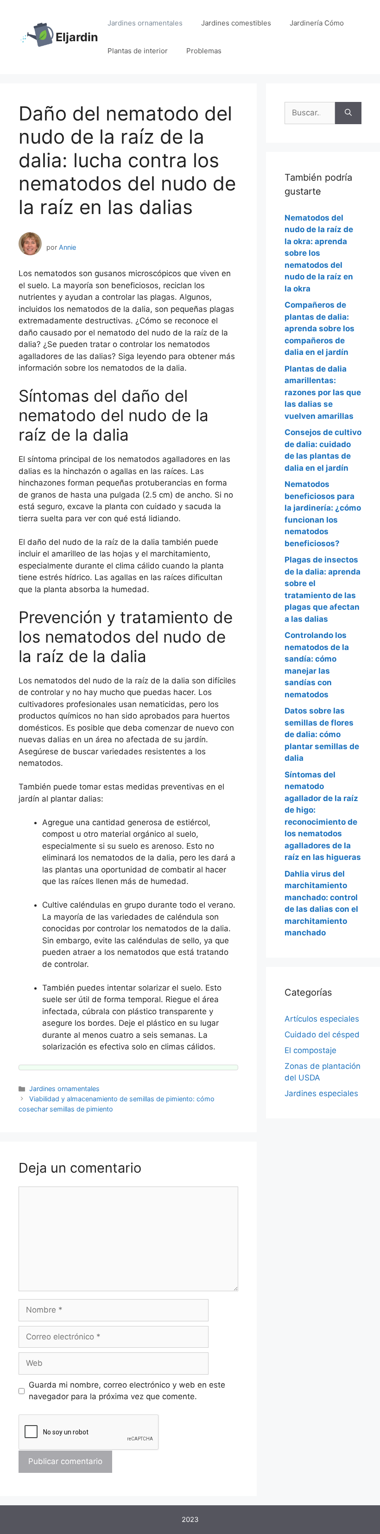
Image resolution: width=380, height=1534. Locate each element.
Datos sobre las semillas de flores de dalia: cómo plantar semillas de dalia (322, 734)
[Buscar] (348, 113)
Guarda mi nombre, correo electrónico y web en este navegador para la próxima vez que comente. (127, 1390)
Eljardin (77, 37)
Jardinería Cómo (317, 23)
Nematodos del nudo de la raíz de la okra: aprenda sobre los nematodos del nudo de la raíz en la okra (319, 253)
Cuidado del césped (322, 1034)
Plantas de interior (138, 50)
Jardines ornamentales (145, 23)
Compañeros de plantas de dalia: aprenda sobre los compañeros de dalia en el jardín (320, 328)
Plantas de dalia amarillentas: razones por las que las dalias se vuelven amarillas (323, 392)
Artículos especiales (322, 1018)
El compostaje (310, 1050)
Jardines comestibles (236, 23)
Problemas (204, 50)
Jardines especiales (321, 1093)
